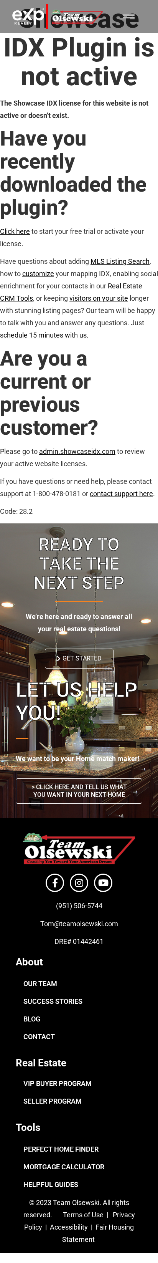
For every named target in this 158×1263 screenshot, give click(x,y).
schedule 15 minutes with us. (44, 335)
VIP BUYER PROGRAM (57, 1083)
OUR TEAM (40, 984)
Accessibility (69, 1227)
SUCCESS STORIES (52, 1001)
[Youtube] (103, 883)
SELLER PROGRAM (52, 1101)
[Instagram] (79, 883)
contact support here (121, 494)
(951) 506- (71, 906)
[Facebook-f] (55, 883)
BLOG (31, 1019)
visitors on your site (98, 298)
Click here (15, 231)
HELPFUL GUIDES (50, 1184)
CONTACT (39, 1037)
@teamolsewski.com (86, 924)
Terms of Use (82, 1215)
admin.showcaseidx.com (77, 451)
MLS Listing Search (120, 261)
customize (38, 274)
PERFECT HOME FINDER (61, 1149)
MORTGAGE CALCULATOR (63, 1167)
